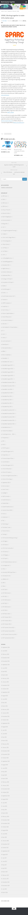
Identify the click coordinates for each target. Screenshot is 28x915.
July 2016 (4, 889)
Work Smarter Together (8, 2)
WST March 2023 (6, 613)
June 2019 (4, 806)
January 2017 (5, 878)
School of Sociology (7, 479)
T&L (3, 520)
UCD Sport (4, 558)
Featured (4, 299)
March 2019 (5, 813)
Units (3, 569)
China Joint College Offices (8, 237)
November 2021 (5, 716)
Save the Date (5, 462)
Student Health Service (7, 506)
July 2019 (4, 802)
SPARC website (10, 112)
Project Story (5, 455)
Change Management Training (9, 230)
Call (3, 227)
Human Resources (6, 317)
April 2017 (4, 868)
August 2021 (5, 726)
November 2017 (5, 844)
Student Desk (5, 503)
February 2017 (5, 875)
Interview (4, 323)
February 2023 (5, 678)
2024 (3, 199)
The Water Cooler (6, 527)
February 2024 (5, 654)
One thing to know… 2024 (8, 434)
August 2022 (5, 695)
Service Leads (5, 486)
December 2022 (5, 685)
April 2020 (4, 775)
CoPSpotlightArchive (7, 258)
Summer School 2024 (7, 510)
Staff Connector (6, 496)
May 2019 (4, 809)
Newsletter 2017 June (13, 11)
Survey (4, 513)
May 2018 (4, 837)
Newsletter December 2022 (8, 386)
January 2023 (5, 682)
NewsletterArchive (6, 427)
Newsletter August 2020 (7, 375)
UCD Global (5, 544)
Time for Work (5, 531)
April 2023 (4, 671)
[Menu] (26, 2)
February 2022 (5, 709)
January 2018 (5, 840)
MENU (3, 351)
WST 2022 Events (6, 600)
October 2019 (5, 792)
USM (3, 582)
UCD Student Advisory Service (9, 562)
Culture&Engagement (7, 261)
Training (4, 534)
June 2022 (4, 699)
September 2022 (6, 692)
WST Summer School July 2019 (9, 634)
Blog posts (4, 223)
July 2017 (4, 858)
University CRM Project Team (8, 572)
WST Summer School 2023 (8, 631)
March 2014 (5, 892)
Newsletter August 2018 (7, 368)
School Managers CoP (7, 465)
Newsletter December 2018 (8, 382)
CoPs (3, 254)
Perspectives (5, 437)
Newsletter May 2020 (6, 399)
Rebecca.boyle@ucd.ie (18, 122)
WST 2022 (4, 596)
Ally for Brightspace (6, 216)
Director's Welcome (6, 272)
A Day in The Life (6, 210)
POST (3, 444)
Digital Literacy (5, 268)
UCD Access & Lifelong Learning (9, 537)
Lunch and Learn (6, 341)
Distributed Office (6, 275)
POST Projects (5, 448)
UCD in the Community (7, 548)
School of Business (6, 468)
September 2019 (6, 795)
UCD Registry (5, 555)
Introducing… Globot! (6, 149)
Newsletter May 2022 (6, 406)
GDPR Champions (6, 303)
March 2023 (5, 675)
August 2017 (5, 854)
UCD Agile (4, 20)
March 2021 (5, 740)
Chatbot (4, 234)
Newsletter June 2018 (7, 389)
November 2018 (5, 823)
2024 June (4, 203)
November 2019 (5, 789)
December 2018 (5, 820)
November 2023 (5, 661)
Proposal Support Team (7, 458)
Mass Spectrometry (6, 348)
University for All (6, 575)
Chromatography (6, 241)
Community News (8, 133)
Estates (4, 285)
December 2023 (5, 265)
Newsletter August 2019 (7, 372)
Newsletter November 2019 (8, 413)
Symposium (5, 517)
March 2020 (5, 778)
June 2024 (4, 651)
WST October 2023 (6, 624)
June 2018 (4, 833)
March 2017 (5, 871)
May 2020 (4, 771)
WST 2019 (4, 589)
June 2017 (4, 861)
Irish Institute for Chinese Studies (9, 327)
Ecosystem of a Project (7, 282)
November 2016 (5, 885)
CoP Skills (4, 251)
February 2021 (5, 744)
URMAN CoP (5, 579)
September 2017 (6, 851)
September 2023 (6, 482)
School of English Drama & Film (9, 475)
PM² (3, 441)
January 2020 (5, 785)
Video (3, 586)
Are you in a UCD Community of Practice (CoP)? (19, 151)
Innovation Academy (7, 320)
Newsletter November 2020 (8, 417)
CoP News (4, 247)
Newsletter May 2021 (6, 403)
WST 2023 (4, 603)
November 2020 (5, 754)
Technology (5, 524)
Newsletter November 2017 (8, 410)
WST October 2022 (6, 620)
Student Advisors (6, 500)
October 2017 (5, 847)
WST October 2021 (6, 617)
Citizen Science (5, 244)
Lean (3, 334)
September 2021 (6, 723)
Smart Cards (5, 489)
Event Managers (6, 289)
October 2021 (5, 720)
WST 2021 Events (6, 593)
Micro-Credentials (6, 355)
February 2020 (5, 782)
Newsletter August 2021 (7, 379)
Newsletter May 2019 (6, 396)
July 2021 (4, 730)
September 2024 (6, 647)
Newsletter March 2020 (7, 392)
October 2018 (5, 827)
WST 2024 (4, 610)
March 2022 (5, 706)
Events (3, 292)
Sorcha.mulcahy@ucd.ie (6, 120)
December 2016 (5, 882)
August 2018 (5, 830)
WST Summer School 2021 (8, 627)
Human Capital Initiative (7, 313)
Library (4, 337)
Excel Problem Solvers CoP (8, 296)
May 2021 (4, 737)
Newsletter (4, 358)
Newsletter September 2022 (8, 424)
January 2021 (5, 747)
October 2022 (5, 688)
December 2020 (5, 751)
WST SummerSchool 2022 (8, 638)
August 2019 (5, 799)
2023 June (4, 196)
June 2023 (4, 668)
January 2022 (5, 713)
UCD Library (5, 551)
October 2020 (5, 758)
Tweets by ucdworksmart (6, 187)
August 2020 (5, 764)
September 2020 (6, 761)
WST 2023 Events (6, 607)
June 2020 (4, 768)
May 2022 (4, 702)
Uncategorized (5, 565)
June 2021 (4, 733)
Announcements (6, 220)
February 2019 (5, 816)
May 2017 (4, 865)
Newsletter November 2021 (8, 420)
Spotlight (4, 493)
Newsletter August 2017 (7, 365)
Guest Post (4, 11)
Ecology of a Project (7, 279)
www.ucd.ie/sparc (5, 95)
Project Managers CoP (7, 451)
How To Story (5, 310)
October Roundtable (7, 430)
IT (2, 330)
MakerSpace (5, 344)
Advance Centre (6, 213)
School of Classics (6, 472)
